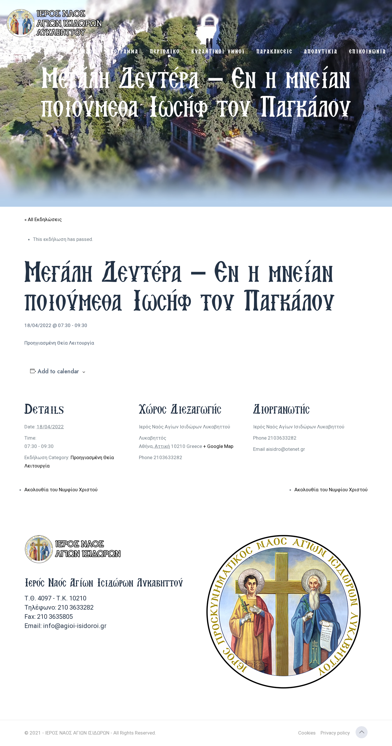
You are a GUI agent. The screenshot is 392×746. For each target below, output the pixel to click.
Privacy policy (335, 733)
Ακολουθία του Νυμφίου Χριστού (61, 489)
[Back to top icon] (362, 732)
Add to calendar (58, 371)
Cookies (307, 733)
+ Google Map (218, 446)
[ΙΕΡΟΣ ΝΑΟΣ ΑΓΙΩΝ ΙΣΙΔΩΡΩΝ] (56, 23)
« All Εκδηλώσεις (43, 219)
